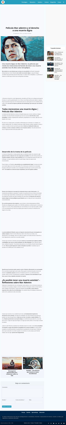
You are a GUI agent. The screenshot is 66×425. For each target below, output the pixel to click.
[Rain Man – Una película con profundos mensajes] (51, 76)
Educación (32, 2)
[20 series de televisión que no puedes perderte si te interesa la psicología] (51, 70)
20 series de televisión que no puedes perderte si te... (59, 70)
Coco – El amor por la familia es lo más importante (59, 53)
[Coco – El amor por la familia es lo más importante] (51, 53)
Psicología (24, 2)
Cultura (46, 2)
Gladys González (27, 33)
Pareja (23, 412)
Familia (40, 2)
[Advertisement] (22, 16)
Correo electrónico (20, 399)
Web (30, 399)
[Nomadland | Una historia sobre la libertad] (51, 64)
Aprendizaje (35, 412)
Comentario (4, 387)
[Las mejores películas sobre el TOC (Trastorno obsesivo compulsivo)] (51, 59)
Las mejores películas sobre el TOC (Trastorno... (59, 59)
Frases (59, 2)
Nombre (4, 399)
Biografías (53, 2)
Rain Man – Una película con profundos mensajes (58, 77)
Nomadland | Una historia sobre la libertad (59, 64)
